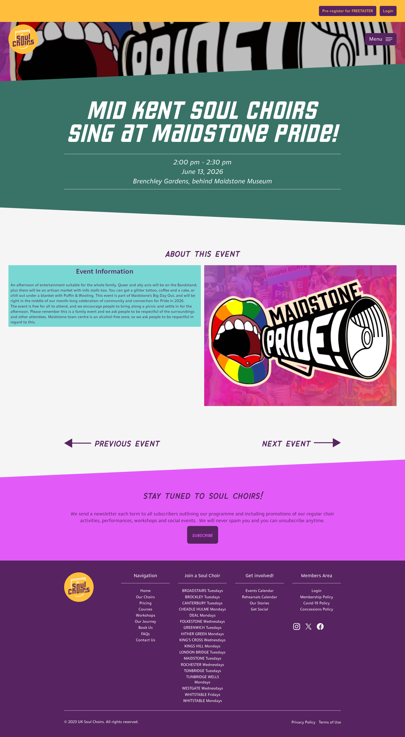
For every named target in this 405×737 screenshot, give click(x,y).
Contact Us (145, 639)
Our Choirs (145, 596)
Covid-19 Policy (316, 603)
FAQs (145, 633)
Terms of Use (330, 722)
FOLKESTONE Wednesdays (202, 621)
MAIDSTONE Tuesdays (202, 658)
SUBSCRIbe (202, 534)
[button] (381, 39)
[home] (23, 39)
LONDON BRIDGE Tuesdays (202, 652)
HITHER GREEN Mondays (202, 633)
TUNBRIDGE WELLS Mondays (202, 679)
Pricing (145, 603)
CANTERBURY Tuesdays (202, 603)
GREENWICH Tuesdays (202, 627)
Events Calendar (260, 590)
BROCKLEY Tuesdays (202, 596)
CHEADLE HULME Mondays (202, 609)
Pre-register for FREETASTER (347, 10)
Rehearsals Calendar (259, 596)
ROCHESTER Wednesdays (202, 664)
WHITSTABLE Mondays (202, 700)
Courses (145, 609)
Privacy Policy (303, 722)
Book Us (145, 627)
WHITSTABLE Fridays (202, 694)
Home (145, 590)
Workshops (145, 615)
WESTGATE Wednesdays (202, 688)
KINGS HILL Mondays (202, 646)
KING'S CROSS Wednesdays (202, 639)
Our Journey (145, 621)
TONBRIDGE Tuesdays (202, 670)
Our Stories (259, 603)
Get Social (259, 609)
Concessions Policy (316, 609)
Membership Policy (316, 596)
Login (388, 10)
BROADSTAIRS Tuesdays (202, 590)
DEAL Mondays (202, 615)
